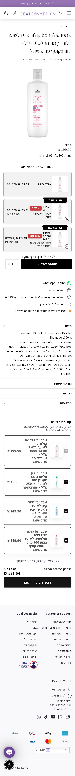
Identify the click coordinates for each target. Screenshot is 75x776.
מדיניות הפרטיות (63, 639)
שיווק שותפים (31, 645)
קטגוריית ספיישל (63, 657)
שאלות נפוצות (64, 645)
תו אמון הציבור (30, 657)
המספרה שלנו (30, 639)
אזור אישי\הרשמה (62, 622)
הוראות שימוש (63, 383)
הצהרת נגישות (30, 651)
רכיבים (67, 393)
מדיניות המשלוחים (62, 633)
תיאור (68, 326)
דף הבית (67, 26)
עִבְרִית (41, 749)
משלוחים (66, 403)
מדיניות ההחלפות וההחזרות (57, 627)
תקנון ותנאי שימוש (28, 633)
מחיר (68, 145)
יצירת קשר (66, 662)
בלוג (35, 627)
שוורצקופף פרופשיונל (60, 59)
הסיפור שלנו (31, 622)
